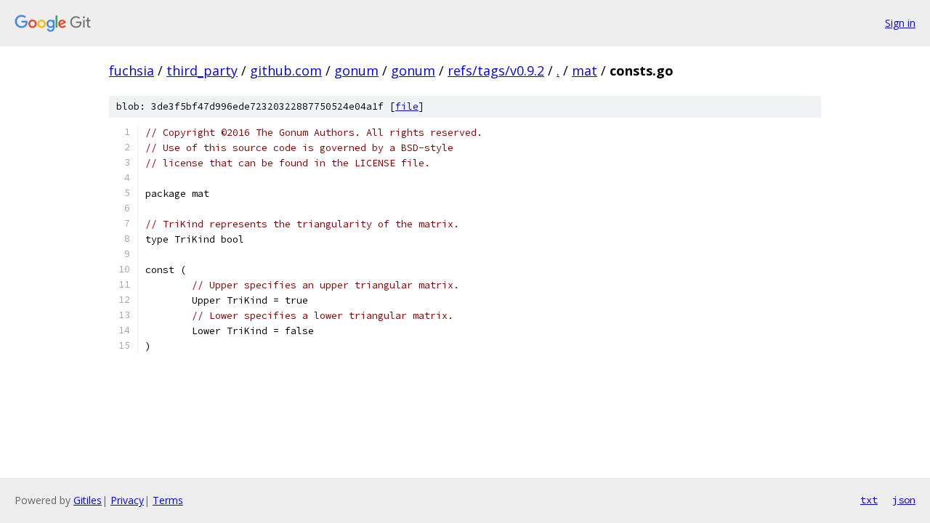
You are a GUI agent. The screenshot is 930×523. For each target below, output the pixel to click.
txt (869, 499)
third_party (202, 70)
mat (584, 70)
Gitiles (87, 500)
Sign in (900, 23)
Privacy (127, 500)
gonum (356, 70)
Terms (168, 500)
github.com (286, 70)
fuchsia (131, 70)
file (406, 106)
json (903, 499)
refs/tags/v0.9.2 (496, 70)
